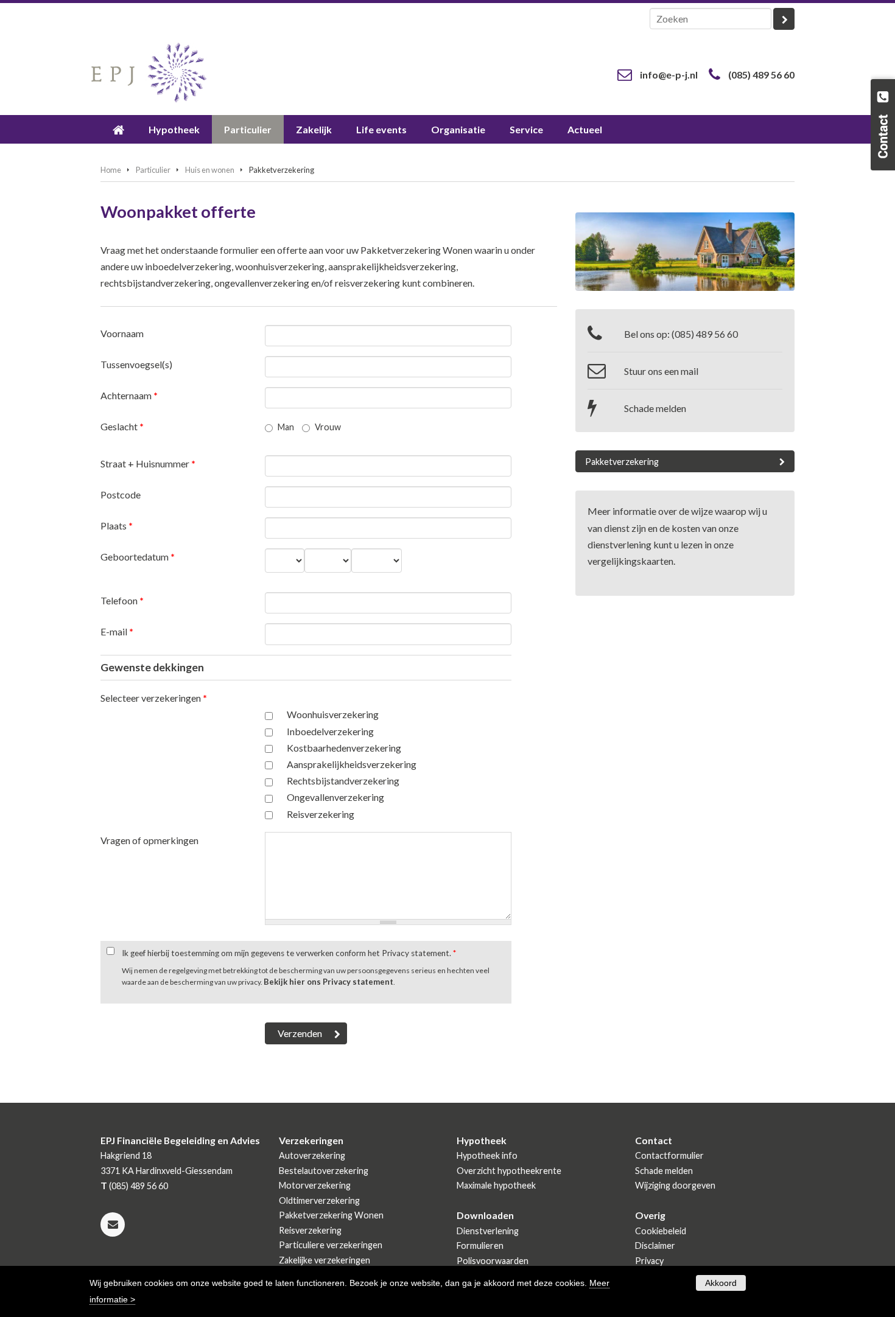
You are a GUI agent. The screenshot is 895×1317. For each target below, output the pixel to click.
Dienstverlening (488, 1231)
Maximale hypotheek (496, 1185)
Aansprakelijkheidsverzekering (351, 764)
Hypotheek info (487, 1155)
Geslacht (122, 426)
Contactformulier (669, 1155)
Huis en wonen (209, 170)
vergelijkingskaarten (630, 561)
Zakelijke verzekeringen (324, 1260)
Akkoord (721, 1283)
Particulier (153, 170)
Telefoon (122, 600)
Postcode (120, 494)
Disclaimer (655, 1245)
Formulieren (480, 1245)
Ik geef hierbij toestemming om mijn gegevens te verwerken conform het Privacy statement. (289, 953)
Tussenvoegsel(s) (136, 364)
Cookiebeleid (660, 1231)
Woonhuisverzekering (333, 714)
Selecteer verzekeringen (153, 698)
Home (110, 170)
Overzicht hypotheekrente (509, 1170)
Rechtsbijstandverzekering (343, 780)
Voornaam (122, 333)
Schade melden (655, 408)
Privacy (649, 1261)
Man (286, 427)
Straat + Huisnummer (147, 463)
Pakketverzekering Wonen (331, 1215)
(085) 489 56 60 (761, 74)
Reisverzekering (320, 814)
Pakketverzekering (622, 461)
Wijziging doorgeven (675, 1185)
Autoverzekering (312, 1155)
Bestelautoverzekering (323, 1170)
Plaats (116, 525)
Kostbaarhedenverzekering (344, 747)
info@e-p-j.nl (669, 74)
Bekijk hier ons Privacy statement (328, 982)
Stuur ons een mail (661, 371)
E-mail (116, 631)
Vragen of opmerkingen (149, 840)
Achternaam (129, 395)
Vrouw (328, 427)
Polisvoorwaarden (492, 1261)
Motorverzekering (315, 1185)
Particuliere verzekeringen (330, 1245)
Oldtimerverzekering (319, 1200)
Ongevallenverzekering (335, 797)
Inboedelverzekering (330, 731)
